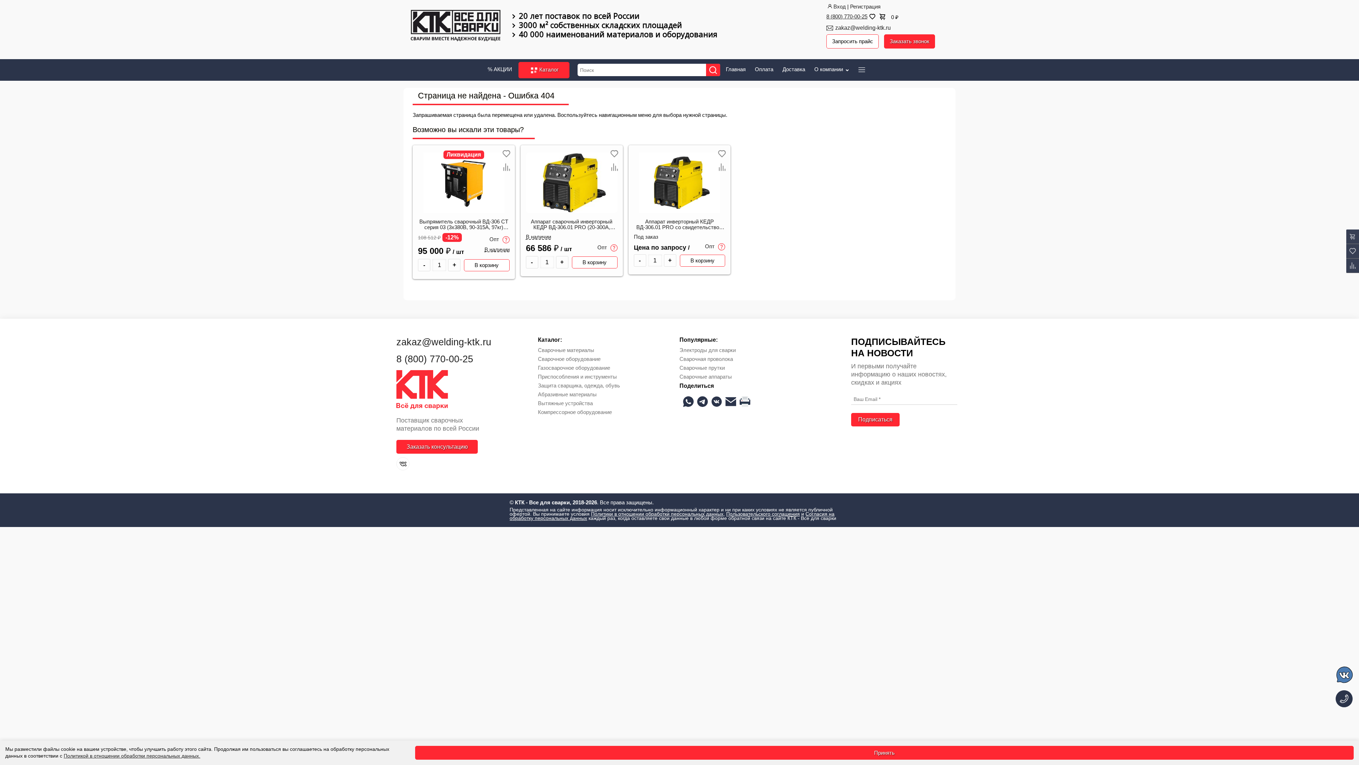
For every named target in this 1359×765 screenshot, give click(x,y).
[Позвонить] (1344, 699)
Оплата (764, 69)
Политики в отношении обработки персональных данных (657, 514)
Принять (884, 753)
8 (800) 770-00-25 (846, 16)
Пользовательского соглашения (763, 514)
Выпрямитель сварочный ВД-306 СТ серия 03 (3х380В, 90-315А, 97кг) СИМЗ (463, 225)
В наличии (497, 250)
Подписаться (875, 419)
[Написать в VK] (1345, 675)
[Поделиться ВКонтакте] (716, 401)
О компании (829, 69)
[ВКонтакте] (402, 463)
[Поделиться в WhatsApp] (688, 401)
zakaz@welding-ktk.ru (863, 28)
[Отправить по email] (731, 401)
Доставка (793, 69)
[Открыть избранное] (871, 16)
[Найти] (713, 70)
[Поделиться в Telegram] (702, 401)
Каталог (548, 70)
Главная (736, 69)
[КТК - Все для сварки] (455, 26)
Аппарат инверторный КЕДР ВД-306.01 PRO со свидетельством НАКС (679, 225)
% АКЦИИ (500, 69)
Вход (839, 7)
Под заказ (646, 237)
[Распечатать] (745, 401)
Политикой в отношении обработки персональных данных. (132, 756)
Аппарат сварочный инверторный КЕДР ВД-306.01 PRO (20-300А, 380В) (571, 225)
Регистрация (865, 7)
